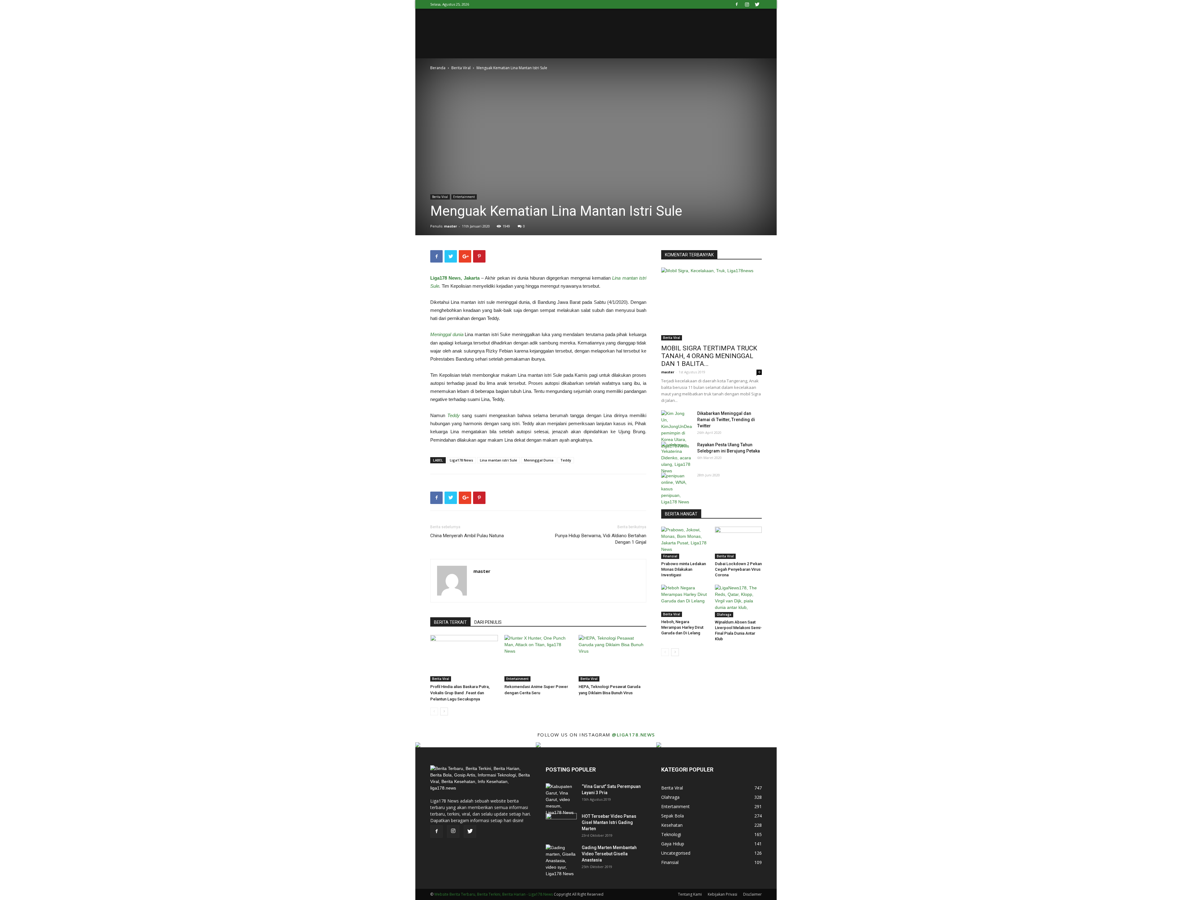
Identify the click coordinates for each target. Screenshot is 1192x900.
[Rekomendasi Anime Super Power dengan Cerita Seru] (538, 658)
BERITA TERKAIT (450, 622)
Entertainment (464, 197)
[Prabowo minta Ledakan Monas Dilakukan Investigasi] (684, 543)
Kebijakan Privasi (722, 894)
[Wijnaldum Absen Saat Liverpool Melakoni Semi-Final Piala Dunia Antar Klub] (738, 601)
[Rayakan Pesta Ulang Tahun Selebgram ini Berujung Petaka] (676, 458)
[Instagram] (747, 4)
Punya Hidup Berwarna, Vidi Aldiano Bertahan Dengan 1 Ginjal (600, 539)
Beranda (437, 67)
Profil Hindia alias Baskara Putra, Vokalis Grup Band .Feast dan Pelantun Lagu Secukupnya (460, 692)
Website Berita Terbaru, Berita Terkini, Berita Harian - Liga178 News (493, 894)
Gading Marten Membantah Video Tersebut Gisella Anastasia (609, 853)
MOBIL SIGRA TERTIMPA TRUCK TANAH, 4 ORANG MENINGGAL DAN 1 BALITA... (709, 355)
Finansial (670, 556)
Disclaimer (752, 894)
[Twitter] (757, 4)
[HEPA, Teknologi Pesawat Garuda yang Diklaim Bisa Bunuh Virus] (612, 658)
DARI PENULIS (488, 622)
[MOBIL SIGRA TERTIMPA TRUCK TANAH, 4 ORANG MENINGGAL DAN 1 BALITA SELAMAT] (711, 304)
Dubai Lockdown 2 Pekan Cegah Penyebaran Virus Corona (738, 569)
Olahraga (724, 614)
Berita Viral (461, 67)
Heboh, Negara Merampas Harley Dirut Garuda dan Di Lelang (682, 627)
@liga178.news (633, 734)
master (450, 226)
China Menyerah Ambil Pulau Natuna (467, 535)
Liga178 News (461, 460)
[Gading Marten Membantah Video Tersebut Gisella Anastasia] (561, 860)
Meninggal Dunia (538, 460)
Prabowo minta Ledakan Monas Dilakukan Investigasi (683, 569)
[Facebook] (736, 4)
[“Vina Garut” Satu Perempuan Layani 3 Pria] (561, 799)
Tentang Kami (690, 894)
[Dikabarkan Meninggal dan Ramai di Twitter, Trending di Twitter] (676, 429)
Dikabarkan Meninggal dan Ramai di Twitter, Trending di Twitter (726, 419)
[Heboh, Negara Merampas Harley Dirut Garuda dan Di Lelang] (684, 601)
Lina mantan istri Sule (498, 460)
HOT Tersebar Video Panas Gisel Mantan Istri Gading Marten (609, 822)
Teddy (565, 460)
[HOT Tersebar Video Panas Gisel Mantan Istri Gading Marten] (561, 824)
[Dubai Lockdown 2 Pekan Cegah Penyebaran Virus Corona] (738, 543)
